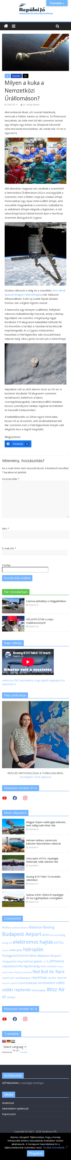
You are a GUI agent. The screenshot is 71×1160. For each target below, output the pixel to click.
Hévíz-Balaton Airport (45, 956)
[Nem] (66, 1146)
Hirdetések (8, 1103)
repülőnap (39, 977)
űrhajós (11, 997)
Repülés (16, 75)
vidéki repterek (16, 989)
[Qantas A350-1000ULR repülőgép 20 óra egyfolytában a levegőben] (13, 893)
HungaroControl (15, 955)
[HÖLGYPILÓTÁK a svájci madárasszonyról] (13, 617)
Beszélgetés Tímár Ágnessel (35, 777)
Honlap (6, 565)
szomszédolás (27, 983)
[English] (4, 1041)
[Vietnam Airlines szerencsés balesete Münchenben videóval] (13, 838)
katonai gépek (32, 961)
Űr (25, 75)
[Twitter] (4, 798)
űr (4, 996)
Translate (23, 1052)
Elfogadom (36, 1153)
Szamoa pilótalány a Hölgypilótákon (46, 601)
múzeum (52, 966)
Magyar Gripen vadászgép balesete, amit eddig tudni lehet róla (46, 823)
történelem (46, 983)
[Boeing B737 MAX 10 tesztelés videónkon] (13, 875)
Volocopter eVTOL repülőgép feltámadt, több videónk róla (42, 860)
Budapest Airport (21, 934)
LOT (44, 961)
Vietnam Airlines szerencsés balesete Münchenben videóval (43, 842)
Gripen (5, 950)
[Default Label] (25, 1019)
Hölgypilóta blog (12, 961)
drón (45, 934)
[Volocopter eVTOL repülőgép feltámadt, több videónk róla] (13, 857)
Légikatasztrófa (12, 966)
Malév (43, 966)
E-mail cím (9, 548)
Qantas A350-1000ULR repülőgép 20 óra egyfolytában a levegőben (44, 896)
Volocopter (38, 990)
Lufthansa (55, 961)
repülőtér (52, 977)
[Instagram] (25, 798)
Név (5, 528)
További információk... (55, 1147)
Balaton (35, 927)
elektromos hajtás (33, 941)
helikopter (16, 950)
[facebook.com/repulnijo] (15, 1019)
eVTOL (59, 942)
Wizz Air (56, 989)
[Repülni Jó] (35, 4)
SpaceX (14, 983)
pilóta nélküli (8, 972)
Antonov (24, 927)
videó (60, 982)
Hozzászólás (10, 479)
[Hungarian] (13, 1041)
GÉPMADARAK (10, 1083)
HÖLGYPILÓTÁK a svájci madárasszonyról (39, 621)
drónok (53, 935)
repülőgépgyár (23, 977)
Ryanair (62, 977)
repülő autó (8, 977)
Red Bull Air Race (48, 971)
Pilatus (60, 966)
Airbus (6, 927)
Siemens (6, 983)
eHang (61, 935)
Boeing (48, 927)
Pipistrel (19, 972)
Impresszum (9, 1114)
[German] (9, 1041)
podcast (28, 972)
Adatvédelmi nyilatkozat (15, 1108)
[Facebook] (15, 798)
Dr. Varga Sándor (31, 104)
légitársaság (31, 966)
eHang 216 (7, 942)
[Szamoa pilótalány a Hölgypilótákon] (13, 599)
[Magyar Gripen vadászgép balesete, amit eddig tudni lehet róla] (13, 820)
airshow (16, 927)
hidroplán (33, 949)
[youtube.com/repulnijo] (4, 1019)
